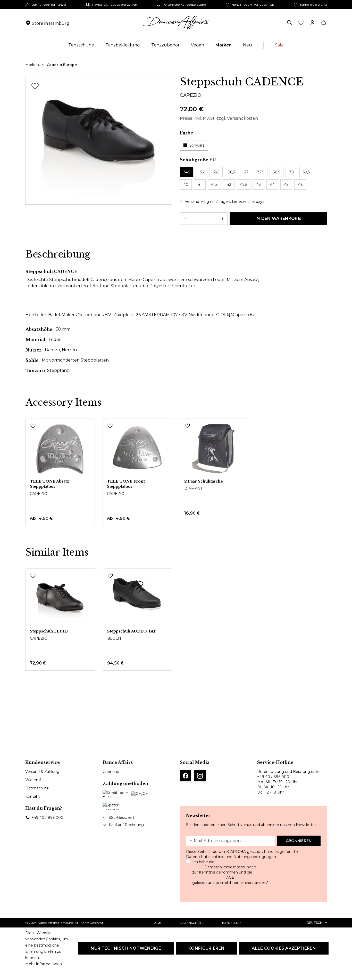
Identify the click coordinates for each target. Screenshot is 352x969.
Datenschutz (37, 788)
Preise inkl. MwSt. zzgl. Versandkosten (219, 118)
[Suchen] (290, 22)
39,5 (306, 172)
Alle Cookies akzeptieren (284, 948)
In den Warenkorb (278, 218)
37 (246, 172)
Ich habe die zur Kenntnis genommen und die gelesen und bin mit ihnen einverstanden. (230, 872)
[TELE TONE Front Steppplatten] (137, 449)
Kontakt (32, 796)
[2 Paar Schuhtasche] (214, 449)
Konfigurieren (206, 948)
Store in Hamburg (50, 23)
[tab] (58, 254)
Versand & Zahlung (42, 771)
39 (291, 172)
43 (258, 184)
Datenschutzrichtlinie (205, 856)
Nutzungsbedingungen (254, 856)
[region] (98, 140)
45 (286, 184)
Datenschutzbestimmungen (230, 867)
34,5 (186, 172)
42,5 (243, 184)
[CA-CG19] (98, 140)
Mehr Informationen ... (45, 964)
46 (300, 184)
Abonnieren (299, 840)
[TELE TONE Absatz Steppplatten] (60, 449)
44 (272, 184)
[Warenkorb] (324, 22)
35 (202, 172)
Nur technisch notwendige (126, 948)
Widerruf (33, 780)
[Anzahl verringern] (185, 218)
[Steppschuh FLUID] (60, 598)
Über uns (111, 771)
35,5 (216, 172)
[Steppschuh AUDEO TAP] (137, 598)
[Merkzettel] (301, 22)
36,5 (231, 172)
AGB (230, 877)
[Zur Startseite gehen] (176, 22)
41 (200, 184)
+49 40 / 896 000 (47, 817)
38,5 (276, 172)
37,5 (260, 172)
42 (229, 184)
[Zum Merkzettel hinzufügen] (35, 86)
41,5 (214, 184)
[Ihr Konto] (312, 22)
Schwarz (197, 145)
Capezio (190, 95)
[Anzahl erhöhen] (222, 218)
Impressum (231, 923)
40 (185, 184)
